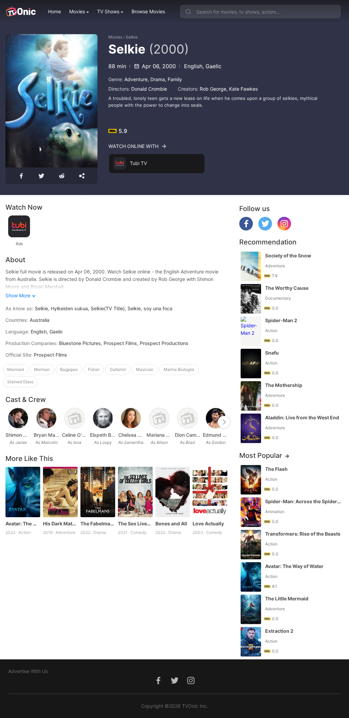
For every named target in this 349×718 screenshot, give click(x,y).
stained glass (20, 381)
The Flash (276, 469)
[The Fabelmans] (97, 492)
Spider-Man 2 (281, 320)
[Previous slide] (10, 422)
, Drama (156, 79)
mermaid (15, 369)
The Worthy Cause (286, 288)
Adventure (136, 79)
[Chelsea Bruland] (131, 418)
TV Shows (108, 11)
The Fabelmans (97, 523)
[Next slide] (224, 422)
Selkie (132, 37)
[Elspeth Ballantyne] (103, 418)
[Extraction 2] (251, 642)
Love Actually (208, 523)
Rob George (213, 89)
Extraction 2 (279, 631)
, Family (173, 79)
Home (54, 11)
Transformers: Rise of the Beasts (302, 534)
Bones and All (171, 523)
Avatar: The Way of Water (22, 523)
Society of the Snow (288, 255)
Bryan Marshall (46, 435)
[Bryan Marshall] (46, 418)
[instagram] (284, 228)
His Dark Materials (60, 523)
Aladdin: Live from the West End (302, 417)
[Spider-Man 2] (251, 331)
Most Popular (260, 455)
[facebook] (246, 228)
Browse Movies (148, 11)
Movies (77, 11)
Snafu (272, 353)
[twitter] (265, 228)
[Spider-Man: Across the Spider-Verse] (251, 512)
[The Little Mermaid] (251, 609)
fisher (94, 369)
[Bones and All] (172, 492)
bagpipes (69, 369)
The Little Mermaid (286, 598)
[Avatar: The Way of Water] (22, 492)
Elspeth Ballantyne (103, 435)
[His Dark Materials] (60, 492)
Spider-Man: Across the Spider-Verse (303, 501)
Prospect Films (50, 355)
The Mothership (283, 385)
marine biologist (179, 369)
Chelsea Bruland (131, 435)
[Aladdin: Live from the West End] (251, 428)
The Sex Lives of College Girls (135, 523)
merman (42, 369)
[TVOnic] (20, 11)
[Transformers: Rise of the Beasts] (251, 544)
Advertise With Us (28, 671)
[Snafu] (251, 363)
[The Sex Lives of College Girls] (135, 492)
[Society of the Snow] (251, 266)
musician (144, 369)
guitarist (118, 369)
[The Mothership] (251, 396)
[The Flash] (251, 480)
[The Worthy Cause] (251, 299)
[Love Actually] (210, 492)
